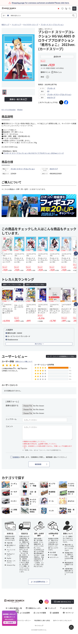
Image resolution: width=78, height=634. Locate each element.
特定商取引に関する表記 (42, 620)
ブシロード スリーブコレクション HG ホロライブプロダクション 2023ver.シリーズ (33, 153)
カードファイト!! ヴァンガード (18, 336)
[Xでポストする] (61, 102)
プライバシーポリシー (24, 620)
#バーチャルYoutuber (9, 110)
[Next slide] (76, 253)
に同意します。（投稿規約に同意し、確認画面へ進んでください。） (40, 457)
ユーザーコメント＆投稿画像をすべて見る (60, 356)
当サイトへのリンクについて (62, 620)
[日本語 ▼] (58, 8)
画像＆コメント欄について (23, 361)
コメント (9, 426)
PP (48, 91)
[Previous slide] (2, 253)
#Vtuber (20, 110)
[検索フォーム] (70, 9)
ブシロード (51, 88)
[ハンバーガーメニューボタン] (74, 9)
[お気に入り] (62, 8)
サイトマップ (39, 625)
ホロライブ (51, 97)
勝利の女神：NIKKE (14, 333)
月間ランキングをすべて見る (35, 284)
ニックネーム (11, 419)
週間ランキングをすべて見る (12, 284)
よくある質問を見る (38, 581)
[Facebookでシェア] (66, 102)
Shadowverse (12, 339)
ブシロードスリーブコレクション (59, 94)
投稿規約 (16, 457)
